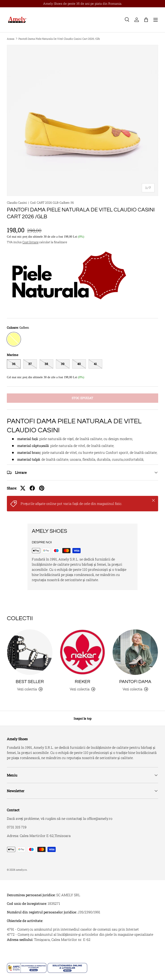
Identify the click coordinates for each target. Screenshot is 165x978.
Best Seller (30, 681)
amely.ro (21, 869)
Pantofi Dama (135, 681)
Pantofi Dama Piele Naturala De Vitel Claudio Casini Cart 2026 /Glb (59, 38)
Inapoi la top (83, 718)
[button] (146, 19)
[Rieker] (82, 652)
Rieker (82, 681)
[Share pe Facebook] (32, 488)
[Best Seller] (29, 652)
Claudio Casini (17, 202)
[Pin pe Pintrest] (41, 488)
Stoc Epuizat (82, 398)
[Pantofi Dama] (135, 652)
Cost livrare (30, 242)
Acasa (10, 38)
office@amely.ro (99, 818)
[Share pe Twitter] (23, 488)
